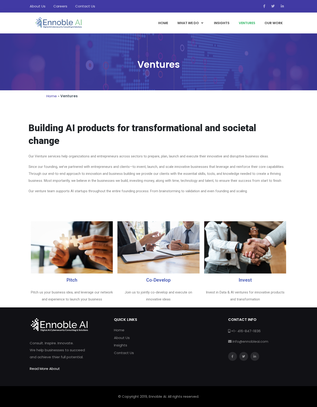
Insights (120, 345)
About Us (37, 6)
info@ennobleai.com (250, 341)
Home (51, 96)
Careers (60, 6)
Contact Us (85, 6)
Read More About (45, 368)
